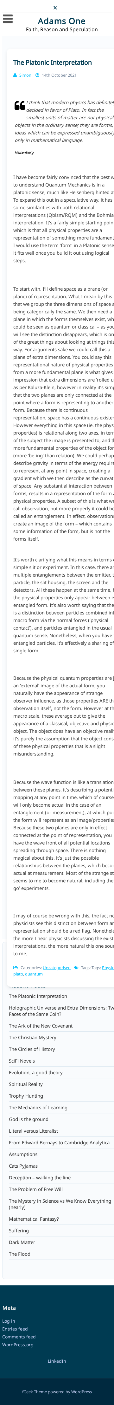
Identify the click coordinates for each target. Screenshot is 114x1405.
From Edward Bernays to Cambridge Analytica (59, 1142)
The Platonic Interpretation (52, 62)
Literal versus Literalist (33, 1131)
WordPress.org (18, 1345)
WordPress (81, 1392)
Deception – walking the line (40, 1177)
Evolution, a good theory (36, 1072)
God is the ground (28, 1119)
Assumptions (23, 1154)
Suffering (19, 1230)
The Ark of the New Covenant (41, 1026)
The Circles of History (32, 1049)
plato (18, 974)
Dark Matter (22, 1242)
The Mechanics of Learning (38, 1107)
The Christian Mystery (32, 1037)
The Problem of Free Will (36, 1189)
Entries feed (15, 1329)
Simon (25, 75)
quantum (34, 974)
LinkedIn (57, 1361)
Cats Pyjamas (23, 1166)
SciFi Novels (22, 1061)
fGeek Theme (34, 1392)
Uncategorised (57, 967)
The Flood (19, 1254)
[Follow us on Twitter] (55, 7)
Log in (8, 1321)
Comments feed (19, 1337)
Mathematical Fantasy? (34, 1219)
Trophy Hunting (26, 1096)
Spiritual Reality (26, 1084)
